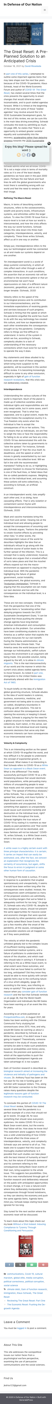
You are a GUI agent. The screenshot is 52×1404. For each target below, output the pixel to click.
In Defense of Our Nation (23, 4)
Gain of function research (34, 1289)
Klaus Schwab (24, 1293)
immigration (10, 1293)
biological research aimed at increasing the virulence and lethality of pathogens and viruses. (25, 1074)
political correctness (14, 1281)
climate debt (13, 1289)
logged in (22, 1328)
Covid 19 (29, 1274)
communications (15, 1274)
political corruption (34, 1281)
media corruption (34, 1278)
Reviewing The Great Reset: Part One (26, 1300)
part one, (38, 673)
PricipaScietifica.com (14, 1017)
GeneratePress (26, 1400)
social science (11, 1285)
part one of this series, (17, 74)
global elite (19, 1278)
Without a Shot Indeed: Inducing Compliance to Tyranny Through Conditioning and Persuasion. (25, 1227)
